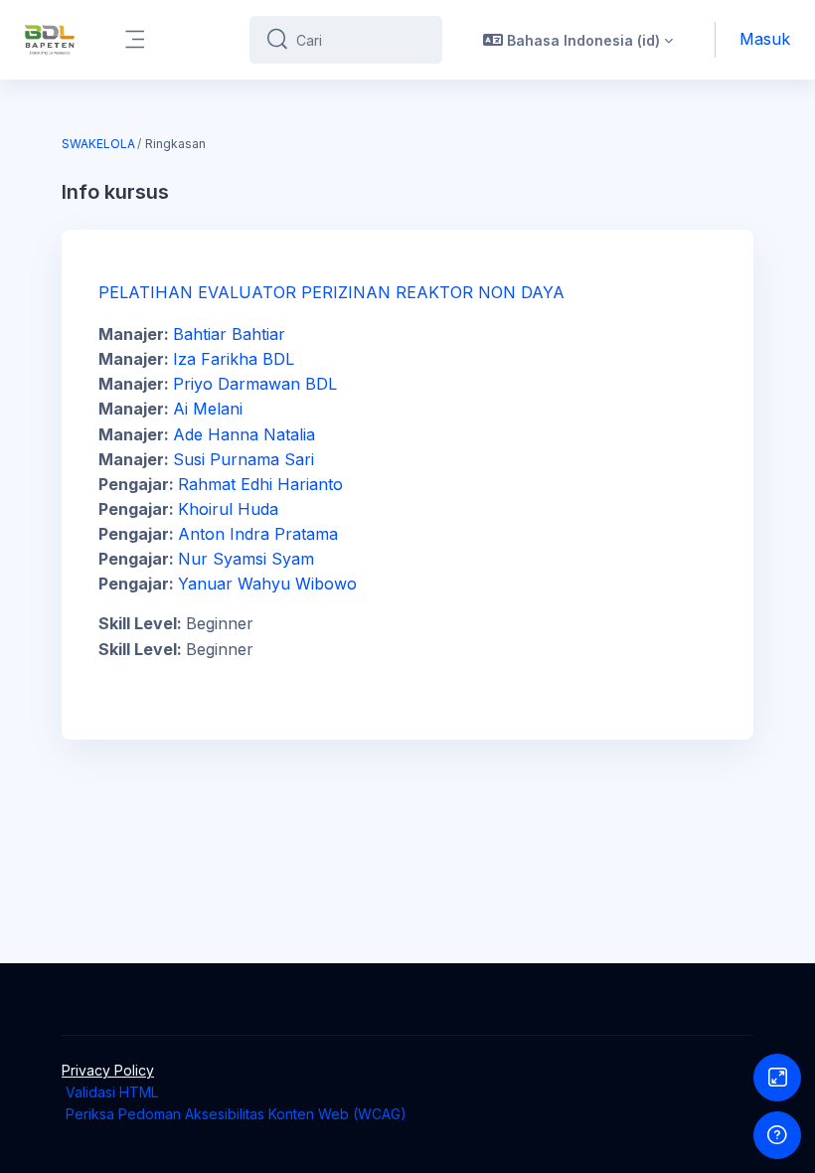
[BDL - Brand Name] (49, 40)
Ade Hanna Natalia (244, 434)
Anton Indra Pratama (258, 534)
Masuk (764, 39)
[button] (578, 40)
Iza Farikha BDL (233, 359)
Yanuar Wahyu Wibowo (267, 583)
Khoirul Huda (228, 509)
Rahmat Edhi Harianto (260, 484)
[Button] (777, 1077)
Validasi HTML (112, 1092)
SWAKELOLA (98, 143)
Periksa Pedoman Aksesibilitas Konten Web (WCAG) (236, 1113)
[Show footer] (777, 1135)
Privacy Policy (108, 1070)
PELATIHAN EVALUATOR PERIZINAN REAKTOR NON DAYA (331, 292)
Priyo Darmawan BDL (255, 384)
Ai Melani (208, 409)
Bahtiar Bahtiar (229, 334)
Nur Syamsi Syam (246, 559)
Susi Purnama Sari (243, 459)
